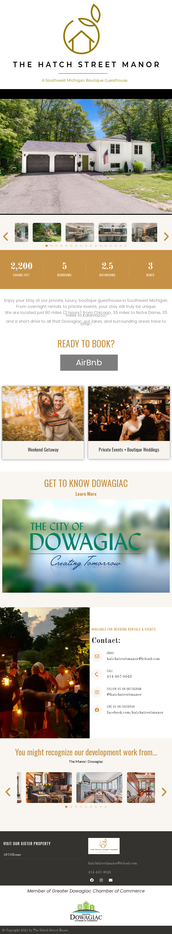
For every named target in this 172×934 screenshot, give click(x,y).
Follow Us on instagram (124, 688)
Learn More (86, 493)
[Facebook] (91, 880)
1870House (12, 855)
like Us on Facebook (121, 706)
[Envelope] (110, 880)
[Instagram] (101, 880)
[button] (46, 246)
